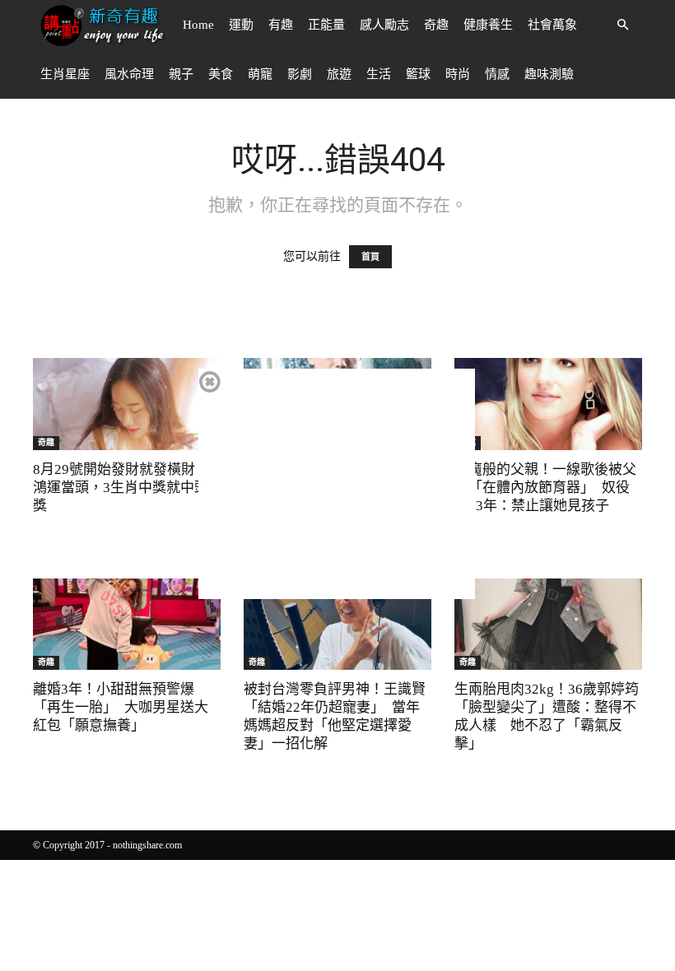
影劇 (299, 74)
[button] (622, 25)
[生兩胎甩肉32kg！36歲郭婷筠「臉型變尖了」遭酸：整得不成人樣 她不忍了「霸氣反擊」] (548, 624)
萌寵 (260, 74)
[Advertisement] (336, 484)
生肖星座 (65, 74)
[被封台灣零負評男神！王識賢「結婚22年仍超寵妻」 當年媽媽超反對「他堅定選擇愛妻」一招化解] (337, 624)
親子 (181, 74)
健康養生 (488, 24)
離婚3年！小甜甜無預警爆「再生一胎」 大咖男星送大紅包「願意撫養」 (120, 707)
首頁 (370, 257)
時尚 (457, 74)
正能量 (326, 24)
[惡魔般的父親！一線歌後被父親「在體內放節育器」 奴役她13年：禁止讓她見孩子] (548, 404)
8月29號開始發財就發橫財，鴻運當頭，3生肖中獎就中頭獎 (121, 487)
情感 (497, 74)
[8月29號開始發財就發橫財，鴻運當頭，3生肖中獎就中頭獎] (127, 404)
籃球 (418, 74)
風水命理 (129, 74)
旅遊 (339, 74)
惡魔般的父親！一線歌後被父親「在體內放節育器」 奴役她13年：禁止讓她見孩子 (545, 487)
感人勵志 (384, 24)
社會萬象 (552, 24)
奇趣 (436, 24)
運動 (241, 24)
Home (198, 24)
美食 (220, 74)
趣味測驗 (549, 74)
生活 (378, 74)
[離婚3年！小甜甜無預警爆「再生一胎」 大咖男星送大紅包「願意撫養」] (127, 624)
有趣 (280, 24)
